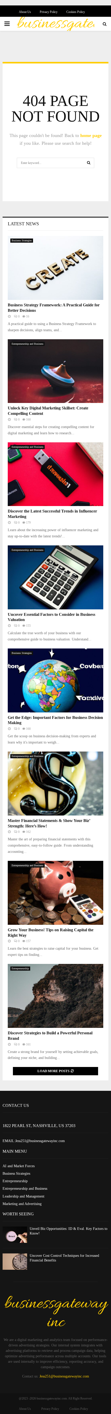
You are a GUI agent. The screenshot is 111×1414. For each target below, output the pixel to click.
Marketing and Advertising (22, 1204)
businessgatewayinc (55, 1313)
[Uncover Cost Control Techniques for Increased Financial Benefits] (15, 1261)
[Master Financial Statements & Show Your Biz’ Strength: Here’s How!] (55, 784)
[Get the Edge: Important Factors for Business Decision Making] (55, 680)
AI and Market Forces (19, 1166)
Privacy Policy (49, 12)
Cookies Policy (75, 12)
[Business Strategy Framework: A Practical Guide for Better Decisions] (55, 268)
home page (91, 135)
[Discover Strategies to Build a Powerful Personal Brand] (55, 996)
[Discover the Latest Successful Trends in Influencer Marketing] (55, 474)
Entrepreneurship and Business (27, 343)
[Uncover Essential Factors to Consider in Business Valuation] (55, 577)
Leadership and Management (23, 1196)
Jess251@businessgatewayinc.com (64, 1376)
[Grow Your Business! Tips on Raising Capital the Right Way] (55, 893)
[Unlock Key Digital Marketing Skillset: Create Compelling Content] (55, 371)
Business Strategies (22, 240)
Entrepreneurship (20, 968)
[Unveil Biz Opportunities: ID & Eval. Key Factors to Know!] (15, 1235)
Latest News (23, 223)
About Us (25, 12)
